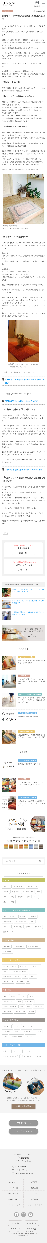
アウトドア (39, 1006)
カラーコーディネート (19, 971)
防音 (29, 1006)
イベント (27, 1051)
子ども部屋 (27, 1031)
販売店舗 (34, 1188)
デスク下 (38, 1031)
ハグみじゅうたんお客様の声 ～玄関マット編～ (24, 470)
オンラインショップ (10, 1056)
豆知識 (22, 916)
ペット (23, 996)
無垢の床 (20, 981)
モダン (33, 976)
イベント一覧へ (23, 570)
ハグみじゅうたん (9, 916)
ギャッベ (6, 927)
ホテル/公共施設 (16, 1036)
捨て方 (20, 897)
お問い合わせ (32, 1223)
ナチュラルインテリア (11, 976)
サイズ (16, 1026)
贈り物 (31, 1011)
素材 (32, 922)
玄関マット (7, 922)
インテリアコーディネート (29, 966)
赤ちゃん (14, 996)
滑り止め (38, 927)
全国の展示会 (13, 1193)
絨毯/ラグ (32, 916)
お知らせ (6, 1051)
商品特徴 (34, 1182)
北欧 (25, 976)
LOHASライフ (19, 946)
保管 (38, 892)
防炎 (21, 1006)
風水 (5, 971)
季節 (19, 1001)
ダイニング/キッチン (30, 1026)
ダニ (5, 897)
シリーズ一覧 (13, 1188)
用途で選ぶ (7, 11)
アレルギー (29, 1001)
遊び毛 (28, 927)
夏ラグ (32, 996)
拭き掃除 (15, 892)
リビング (6, 1026)
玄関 (5, 1036)
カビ (28, 897)
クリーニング (32, 886)
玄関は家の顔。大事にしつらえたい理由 (21, 401)
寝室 (17, 1031)
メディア (17, 1051)
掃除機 (5, 892)
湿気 (12, 897)
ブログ (34, 1193)
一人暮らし (7, 1031)
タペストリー (20, 1011)
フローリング (8, 981)
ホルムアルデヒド (9, 1006)
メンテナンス (18, 886)
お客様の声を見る (23, 1106)
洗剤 (12, 902)
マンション (30, 1036)
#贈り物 (5, 533)
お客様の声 (7, 951)
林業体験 (6, 946)
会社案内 (34, 1199)
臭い (5, 902)
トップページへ (22, 1131)
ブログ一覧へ (22, 1123)
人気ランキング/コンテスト (32, 1056)
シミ (35, 897)
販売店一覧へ (23, 553)
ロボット (6, 886)
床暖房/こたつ (8, 1001)
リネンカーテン (33, 946)
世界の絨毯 (18, 927)
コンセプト (12, 1182)
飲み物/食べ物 (28, 892)
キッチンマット (21, 922)
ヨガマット (7, 1011)
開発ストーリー (9, 932)
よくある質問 (15, 1223)
